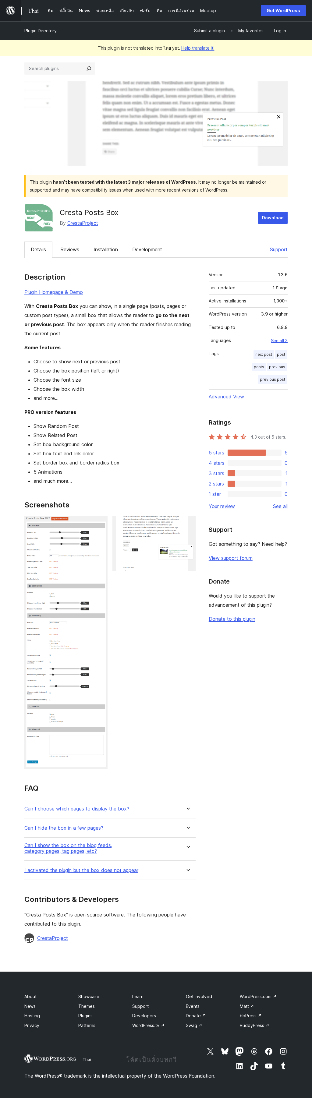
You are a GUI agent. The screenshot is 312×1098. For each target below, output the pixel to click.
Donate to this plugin (232, 619)
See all (280, 506)
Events (193, 1006)
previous (277, 367)
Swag (194, 1025)
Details (38, 249)
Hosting (32, 1015)
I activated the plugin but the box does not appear (81, 870)
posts (259, 367)
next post (263, 354)
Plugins (85, 1015)
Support (279, 249)
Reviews (69, 249)
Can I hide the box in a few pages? (63, 828)
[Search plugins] (89, 68)
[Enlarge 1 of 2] (99, 524)
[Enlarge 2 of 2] (187, 524)
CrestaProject (82, 223)
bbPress (251, 1015)
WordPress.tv (148, 1025)
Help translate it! (197, 48)
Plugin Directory (40, 30)
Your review (222, 506)
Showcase (88, 996)
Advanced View (226, 397)
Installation (106, 249)
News (30, 1006)
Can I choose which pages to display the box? (76, 809)
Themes (86, 1006)
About (30, 996)
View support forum (231, 558)
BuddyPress (254, 1025)
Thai (87, 1059)
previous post (272, 379)
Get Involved (199, 996)
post (281, 354)
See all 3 (279, 340)
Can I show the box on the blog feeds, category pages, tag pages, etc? (68, 848)
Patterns (86, 1025)
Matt (247, 1006)
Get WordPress (283, 10)
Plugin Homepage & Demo (53, 292)
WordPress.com (258, 996)
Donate (196, 1015)
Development (147, 249)
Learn (138, 996)
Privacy (31, 1025)
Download (273, 217)
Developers (144, 1015)
